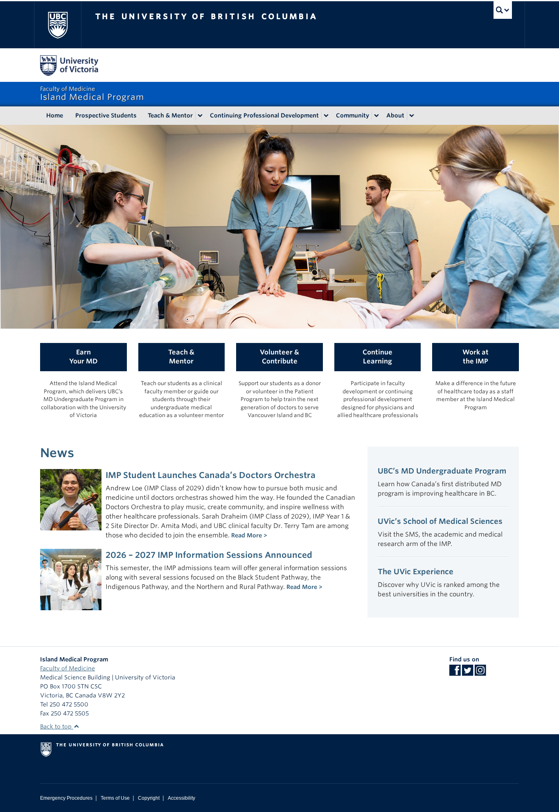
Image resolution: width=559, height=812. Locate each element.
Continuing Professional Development (264, 115)
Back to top (56, 726)
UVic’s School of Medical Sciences (440, 521)
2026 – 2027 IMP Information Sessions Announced (209, 555)
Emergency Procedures (66, 798)
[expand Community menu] (376, 115)
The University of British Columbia (57, 24)
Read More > (249, 535)
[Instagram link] (480, 673)
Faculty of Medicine (67, 668)
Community (352, 115)
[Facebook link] (454, 673)
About (395, 115)
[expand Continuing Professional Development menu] (326, 115)
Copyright (149, 798)
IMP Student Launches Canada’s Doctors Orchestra (211, 475)
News (57, 452)
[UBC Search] (503, 10)
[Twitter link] (467, 673)
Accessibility (181, 798)
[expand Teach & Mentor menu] (200, 115)
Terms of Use (115, 798)
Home (54, 115)
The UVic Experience (415, 571)
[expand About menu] (412, 115)
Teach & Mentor (170, 115)
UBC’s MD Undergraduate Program (442, 471)
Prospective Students (106, 115)
